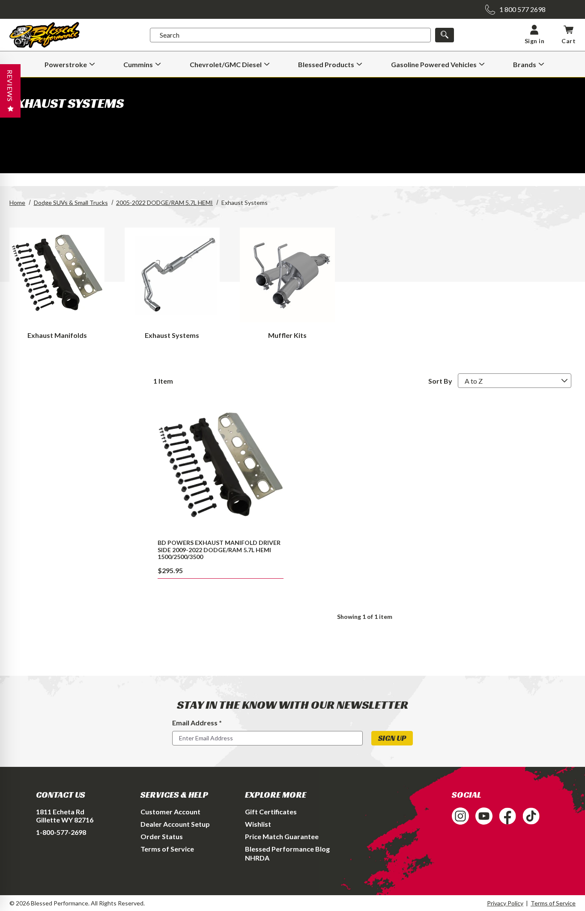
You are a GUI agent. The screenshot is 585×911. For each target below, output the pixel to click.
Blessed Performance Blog (287, 849)
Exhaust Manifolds (57, 335)
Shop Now (220, 468)
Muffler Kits (287, 335)
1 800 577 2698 (522, 9)
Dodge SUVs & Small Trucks (71, 202)
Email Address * (197, 723)
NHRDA (257, 858)
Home (17, 202)
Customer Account (170, 811)
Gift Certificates (271, 811)
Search (169, 35)
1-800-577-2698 (61, 832)
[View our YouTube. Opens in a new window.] (483, 816)
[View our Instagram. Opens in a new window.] (460, 816)
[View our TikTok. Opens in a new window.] (531, 816)
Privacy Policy (505, 903)
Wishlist (258, 824)
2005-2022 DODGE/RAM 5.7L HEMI (164, 202)
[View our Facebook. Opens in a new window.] (507, 816)
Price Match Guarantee (282, 836)
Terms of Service (167, 849)
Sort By (440, 381)
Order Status (161, 836)
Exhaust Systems (172, 335)
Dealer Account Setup (175, 824)
